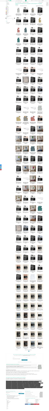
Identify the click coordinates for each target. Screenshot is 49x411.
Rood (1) (7, 13)
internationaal (12, 397)
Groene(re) (10, 0)
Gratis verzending (8, 22)
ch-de (7, 404)
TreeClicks (8, 395)
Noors (7, 403)
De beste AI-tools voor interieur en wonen (33, 392)
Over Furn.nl (27, 399)
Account (40, 0)
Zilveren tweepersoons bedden (39, 387)
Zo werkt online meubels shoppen (29, 402)
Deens (7, 408)
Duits (7, 405)
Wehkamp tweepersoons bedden (27, 387)
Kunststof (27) (8, 4)
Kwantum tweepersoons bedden (20, 386)
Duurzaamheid (37, 399)
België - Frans (8, 402)
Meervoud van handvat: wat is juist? (33, 394)
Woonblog (27, 400)
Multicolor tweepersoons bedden (14, 388)
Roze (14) (7, 8)
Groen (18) (8, 7)
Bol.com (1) (8, 16)
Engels (7, 406)
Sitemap (27, 401)
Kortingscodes (37, 400)
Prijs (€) (7, 17)
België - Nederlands (9, 401)
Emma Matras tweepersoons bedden (14, 386)
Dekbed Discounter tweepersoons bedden (33, 386)
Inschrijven (21, 393)
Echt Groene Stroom (9, 396)
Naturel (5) (8, 10)
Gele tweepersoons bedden (8, 386)
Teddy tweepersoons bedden (26, 386)
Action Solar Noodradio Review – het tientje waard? (33, 395)
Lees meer (47, 5)
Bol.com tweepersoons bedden (8, 387)
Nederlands (8, 400)
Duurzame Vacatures (9, 397)
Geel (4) (7, 11)
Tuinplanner (37, 401)
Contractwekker (8, 398)
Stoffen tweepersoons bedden (8, 388)
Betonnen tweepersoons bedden (40, 386)
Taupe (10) (8, 9)
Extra (6, 21)
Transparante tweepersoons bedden (21, 387)
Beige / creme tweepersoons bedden (21, 388)
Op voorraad (8, 23)
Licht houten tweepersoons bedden (33, 387)
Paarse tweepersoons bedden (14, 387)
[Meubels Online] (15, 2)
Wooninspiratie (37, 402)
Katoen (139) (8, 3)
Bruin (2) (7, 12)
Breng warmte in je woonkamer (33, 393)
